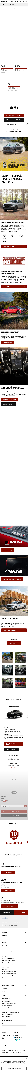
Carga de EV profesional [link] (7, 1014)
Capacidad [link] (15, 8)
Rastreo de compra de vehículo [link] (9, 973)
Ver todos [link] (13, 767)
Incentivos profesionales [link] (7, 1007)
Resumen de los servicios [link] (7, 951)
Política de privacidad (5, 1064)
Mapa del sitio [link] (5, 922)
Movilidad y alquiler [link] (6, 977)
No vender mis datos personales (14, 1068)
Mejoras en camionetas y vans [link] (9, 1003)
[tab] (10, 706)
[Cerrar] (26, 1058)
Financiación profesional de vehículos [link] (10, 1012)
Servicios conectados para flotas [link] (9, 1010)
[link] (4, 2)
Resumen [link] (3, 8)
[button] (16, 1)
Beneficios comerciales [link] (7, 1005)
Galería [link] (9, 8)
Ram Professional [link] (6, 1001)
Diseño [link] (21, 8)
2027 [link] (2, 4)
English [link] (16, 925)
